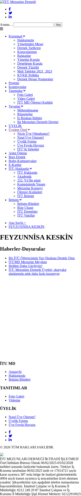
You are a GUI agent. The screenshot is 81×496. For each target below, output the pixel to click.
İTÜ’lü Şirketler (28, 149)
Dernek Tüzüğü (28, 67)
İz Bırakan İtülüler (29, 118)
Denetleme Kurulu (30, 63)
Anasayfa (15, 372)
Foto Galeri (25, 95)
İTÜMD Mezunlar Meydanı (28, 262)
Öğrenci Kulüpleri (29, 192)
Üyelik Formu (27, 141)
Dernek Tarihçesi (29, 48)
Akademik (24, 176)
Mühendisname (27, 110)
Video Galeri (26, 98)
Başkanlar (24, 56)
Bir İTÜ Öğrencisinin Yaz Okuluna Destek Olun (42, 258)
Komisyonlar (17, 87)
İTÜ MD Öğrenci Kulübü (35, 102)
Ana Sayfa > (17, 223)
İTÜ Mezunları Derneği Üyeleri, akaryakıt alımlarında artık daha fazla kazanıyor (37, 271)
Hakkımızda (25, 40)
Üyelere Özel (18, 130)
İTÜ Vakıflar (26, 215)
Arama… (6, 24)
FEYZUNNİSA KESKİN (26, 227)
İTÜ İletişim (25, 196)
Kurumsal (16, 36)
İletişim (14, 200)
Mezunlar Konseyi (30, 188)
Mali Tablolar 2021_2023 (34, 71)
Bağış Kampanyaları (23, 161)
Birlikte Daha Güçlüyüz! (25, 266)
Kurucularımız (27, 52)
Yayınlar (15, 106)
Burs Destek (17, 157)
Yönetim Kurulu (28, 59)
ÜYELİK (15, 126)
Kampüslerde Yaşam (31, 184)
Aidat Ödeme (18, 153)
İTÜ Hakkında (19, 169)
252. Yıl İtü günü (29, 180)
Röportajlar (25, 114)
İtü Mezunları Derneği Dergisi (37, 122)
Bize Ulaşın (25, 207)
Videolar (14, 400)
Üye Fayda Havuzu (30, 145)
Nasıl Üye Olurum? (30, 137)
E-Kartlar (15, 165)
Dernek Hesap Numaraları (35, 79)
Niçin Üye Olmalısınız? (33, 133)
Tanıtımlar (16, 91)
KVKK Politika (28, 75)
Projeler (14, 83)
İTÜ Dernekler (27, 211)
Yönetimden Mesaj (30, 44)
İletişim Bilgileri (28, 204)
